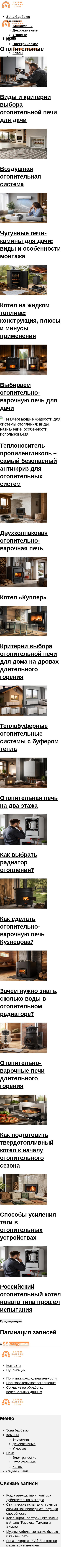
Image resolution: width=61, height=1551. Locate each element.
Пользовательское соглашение (31, 1382)
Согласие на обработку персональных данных (24, 1389)
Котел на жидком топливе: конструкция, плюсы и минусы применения (30, 320)
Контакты (13, 1365)
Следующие (19, 1344)
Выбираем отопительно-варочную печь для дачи (28, 396)
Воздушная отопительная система (20, 176)
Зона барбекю (18, 16)
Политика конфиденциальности (31, 1378)
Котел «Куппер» (23, 597)
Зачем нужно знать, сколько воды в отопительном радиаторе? (29, 1002)
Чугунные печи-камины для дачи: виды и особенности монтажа (30, 244)
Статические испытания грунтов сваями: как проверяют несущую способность (32, 1509)
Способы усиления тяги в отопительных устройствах (28, 1226)
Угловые (20, 34)
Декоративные (25, 30)
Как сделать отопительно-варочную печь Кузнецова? (22, 930)
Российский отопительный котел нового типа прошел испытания (30, 1298)
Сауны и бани (17, 1471)
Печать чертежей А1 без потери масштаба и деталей (31, 1542)
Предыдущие (11, 1321)
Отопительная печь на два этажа (29, 801)
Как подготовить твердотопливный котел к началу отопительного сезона (26, 1150)
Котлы (18, 53)
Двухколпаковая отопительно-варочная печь (24, 540)
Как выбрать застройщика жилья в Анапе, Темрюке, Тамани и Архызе (32, 1522)
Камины (12, 1434)
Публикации (15, 1370)
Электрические (25, 44)
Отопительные (24, 1462)
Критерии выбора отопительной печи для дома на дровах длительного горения (29, 661)
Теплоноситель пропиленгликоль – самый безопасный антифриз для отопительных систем (28, 465)
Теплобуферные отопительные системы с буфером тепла (29, 737)
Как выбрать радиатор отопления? (18, 862)
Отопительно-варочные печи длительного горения (22, 1074)
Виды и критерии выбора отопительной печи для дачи (28, 108)
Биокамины (21, 1439)
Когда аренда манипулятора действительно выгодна (28, 1497)
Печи (10, 1453)
